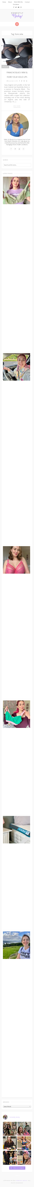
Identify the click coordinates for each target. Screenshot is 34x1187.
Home (4, 2)
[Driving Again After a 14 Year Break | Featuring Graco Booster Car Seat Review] (16, 367)
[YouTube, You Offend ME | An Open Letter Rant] (16, 714)
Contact (27, 2)
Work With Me (18, 2)
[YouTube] (18, 7)
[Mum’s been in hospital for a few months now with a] (24, 1129)
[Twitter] (16, 7)
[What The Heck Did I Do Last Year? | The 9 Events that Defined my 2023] (16, 945)
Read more (17, 106)
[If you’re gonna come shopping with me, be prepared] (10, 1129)
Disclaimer (16, 4)
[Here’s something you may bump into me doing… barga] (24, 1158)
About (10, 2)
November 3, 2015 (13, 81)
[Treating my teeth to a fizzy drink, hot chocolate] (10, 1143)
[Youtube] (19, 148)
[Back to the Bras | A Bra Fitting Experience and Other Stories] (16, 560)
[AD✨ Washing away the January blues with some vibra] (24, 1143)
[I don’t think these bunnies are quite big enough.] (10, 1158)
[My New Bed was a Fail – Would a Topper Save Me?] (16, 829)
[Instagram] (21, 7)
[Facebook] (13, 7)
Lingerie (5, 66)
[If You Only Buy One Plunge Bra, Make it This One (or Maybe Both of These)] (16, 190)
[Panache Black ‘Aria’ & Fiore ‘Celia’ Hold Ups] (17, 53)
